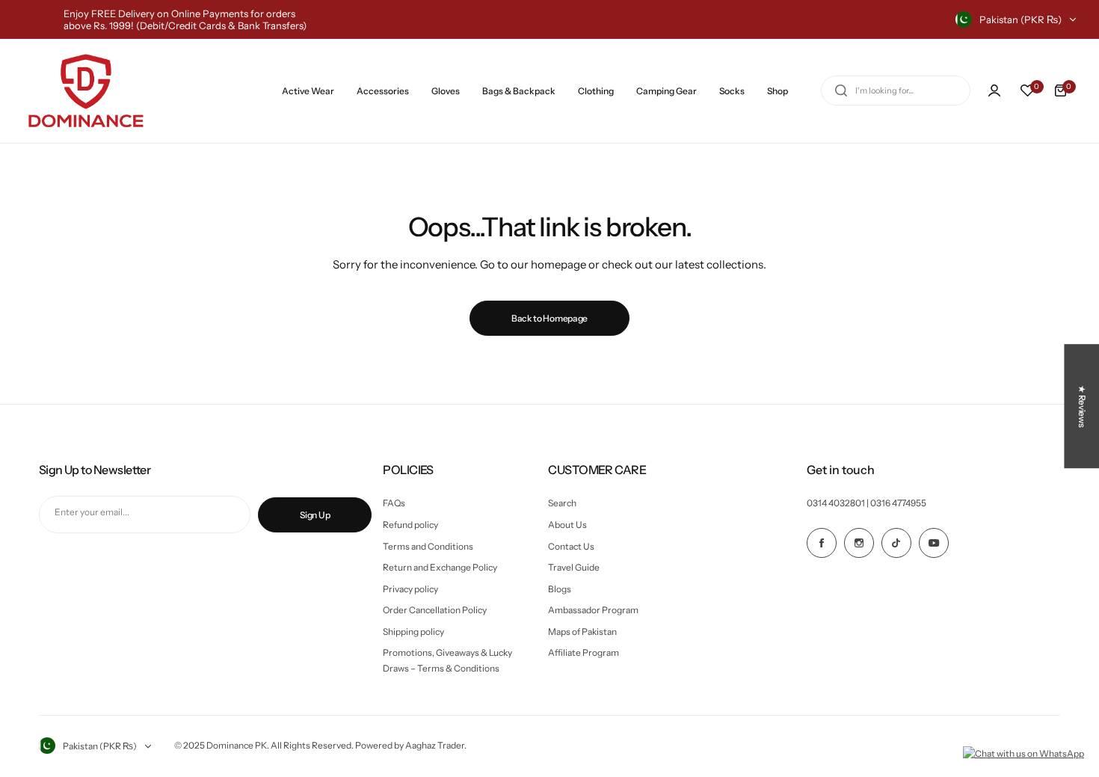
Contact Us (571, 546)
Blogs (559, 589)
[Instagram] (859, 543)
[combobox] (895, 90)
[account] (994, 90)
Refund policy (410, 524)
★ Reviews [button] (1082, 406)
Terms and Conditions (428, 546)
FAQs (394, 503)
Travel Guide (574, 567)
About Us (567, 524)
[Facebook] (822, 543)
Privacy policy (410, 589)
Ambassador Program (593, 609)
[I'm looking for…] (841, 90)
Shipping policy (413, 631)
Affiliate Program (583, 652)
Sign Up (315, 514)
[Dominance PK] (86, 90)
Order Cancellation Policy (435, 609)
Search (562, 503)
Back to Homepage (549, 318)
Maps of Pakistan (582, 631)
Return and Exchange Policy (440, 567)
